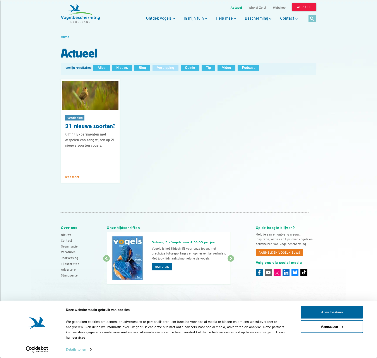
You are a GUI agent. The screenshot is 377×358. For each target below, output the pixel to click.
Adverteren (69, 269)
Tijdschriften (70, 264)
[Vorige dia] (106, 272)
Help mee (224, 18)
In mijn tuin (194, 18)
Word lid (161, 266)
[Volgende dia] (230, 272)
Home (65, 37)
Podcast (248, 68)
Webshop (279, 7)
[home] (80, 13)
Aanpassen (329, 326)
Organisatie (69, 246)
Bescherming (256, 18)
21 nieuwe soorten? (90, 126)
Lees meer (72, 177)
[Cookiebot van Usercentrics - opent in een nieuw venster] (37, 349)
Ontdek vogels (159, 18)
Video (226, 68)
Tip (208, 68)
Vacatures (68, 252)
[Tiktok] (303, 272)
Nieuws (122, 68)
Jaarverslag (69, 258)
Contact (287, 18)
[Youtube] (268, 272)
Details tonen (76, 349)
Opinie (190, 68)
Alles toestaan (332, 312)
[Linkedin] (286, 272)
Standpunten (70, 275)
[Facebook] (259, 272)
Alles (101, 68)
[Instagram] (277, 272)
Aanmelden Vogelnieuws (279, 252)
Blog (142, 68)
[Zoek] (312, 19)
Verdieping (165, 68)
